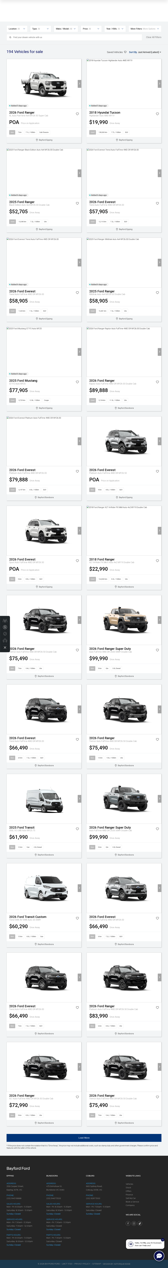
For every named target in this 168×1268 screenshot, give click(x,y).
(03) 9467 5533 (53, 1198)
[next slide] (79, 84)
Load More (84, 1138)
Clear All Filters (153, 37)
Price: (85, 29)
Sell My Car (131, 1198)
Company (130, 1205)
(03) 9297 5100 (93, 1198)
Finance (129, 1195)
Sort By (133, 52)
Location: (13, 29)
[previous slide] (8, 84)
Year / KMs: (111, 29)
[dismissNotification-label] (162, 1239)
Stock (128, 1188)
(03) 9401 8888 (14, 1198)
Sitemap (96, 1264)
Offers (128, 1191)
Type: (34, 29)
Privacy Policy (82, 1264)
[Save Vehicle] (77, 114)
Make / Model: (62, 29)
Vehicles (129, 1184)
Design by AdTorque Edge (116, 1264)
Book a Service (132, 1202)
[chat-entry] (159, 1256)
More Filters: (136, 29)
